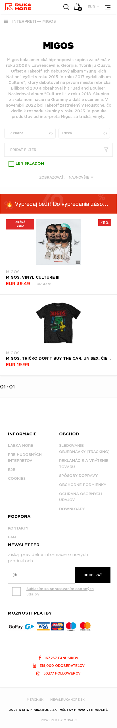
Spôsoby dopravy (78, 475)
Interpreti (24, 21)
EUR (92, 7)
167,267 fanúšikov (60, 658)
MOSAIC (70, 720)
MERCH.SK (35, 700)
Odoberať (92, 575)
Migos (49, 21)
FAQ (12, 537)
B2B (11, 470)
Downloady (72, 509)
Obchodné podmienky (82, 485)
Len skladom (30, 164)
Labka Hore (20, 445)
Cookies (17, 478)
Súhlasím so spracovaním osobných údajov (60, 591)
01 (3, 387)
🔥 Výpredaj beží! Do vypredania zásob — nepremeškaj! (61, 203)
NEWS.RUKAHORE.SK (67, 700)
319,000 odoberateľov (62, 665)
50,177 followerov (61, 673)
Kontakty (18, 528)
